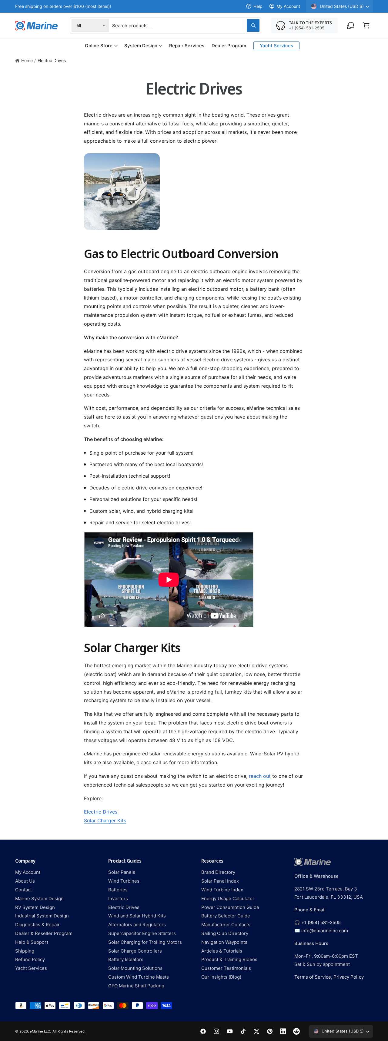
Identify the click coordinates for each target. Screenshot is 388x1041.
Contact (23, 890)
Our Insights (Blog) (221, 977)
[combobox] (186, 25)
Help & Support (31, 942)
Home (27, 60)
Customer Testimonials (226, 968)
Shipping (24, 951)
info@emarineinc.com (324, 930)
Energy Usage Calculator (227, 898)
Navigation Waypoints (224, 942)
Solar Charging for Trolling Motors (145, 942)
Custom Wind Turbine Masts (138, 977)
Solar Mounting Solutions (135, 968)
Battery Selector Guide (225, 916)
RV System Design (35, 907)
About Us (25, 881)
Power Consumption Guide (230, 907)
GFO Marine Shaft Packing (136, 986)
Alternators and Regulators (137, 924)
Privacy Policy (348, 977)
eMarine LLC (40, 1031)
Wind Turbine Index (222, 890)
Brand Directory (218, 872)
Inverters (118, 898)
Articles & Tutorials (221, 951)
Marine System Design (39, 898)
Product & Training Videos (229, 959)
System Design (140, 45)
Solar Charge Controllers (135, 951)
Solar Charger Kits (105, 820)
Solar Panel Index (220, 881)
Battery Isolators (125, 959)
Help (258, 6)
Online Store (98, 45)
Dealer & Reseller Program (43, 933)
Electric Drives (52, 60)
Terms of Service (312, 977)
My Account (288, 6)
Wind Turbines (123, 881)
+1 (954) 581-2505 (321, 922)
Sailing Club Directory (224, 933)
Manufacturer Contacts (225, 924)
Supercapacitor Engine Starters (142, 933)
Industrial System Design (42, 916)
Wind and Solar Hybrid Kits (137, 916)
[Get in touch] (350, 25)
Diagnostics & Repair (37, 924)
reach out (260, 776)
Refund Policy (30, 959)
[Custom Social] (296, 1031)
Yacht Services (31, 968)
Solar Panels (121, 872)
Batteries (118, 890)
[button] (366, 25)
